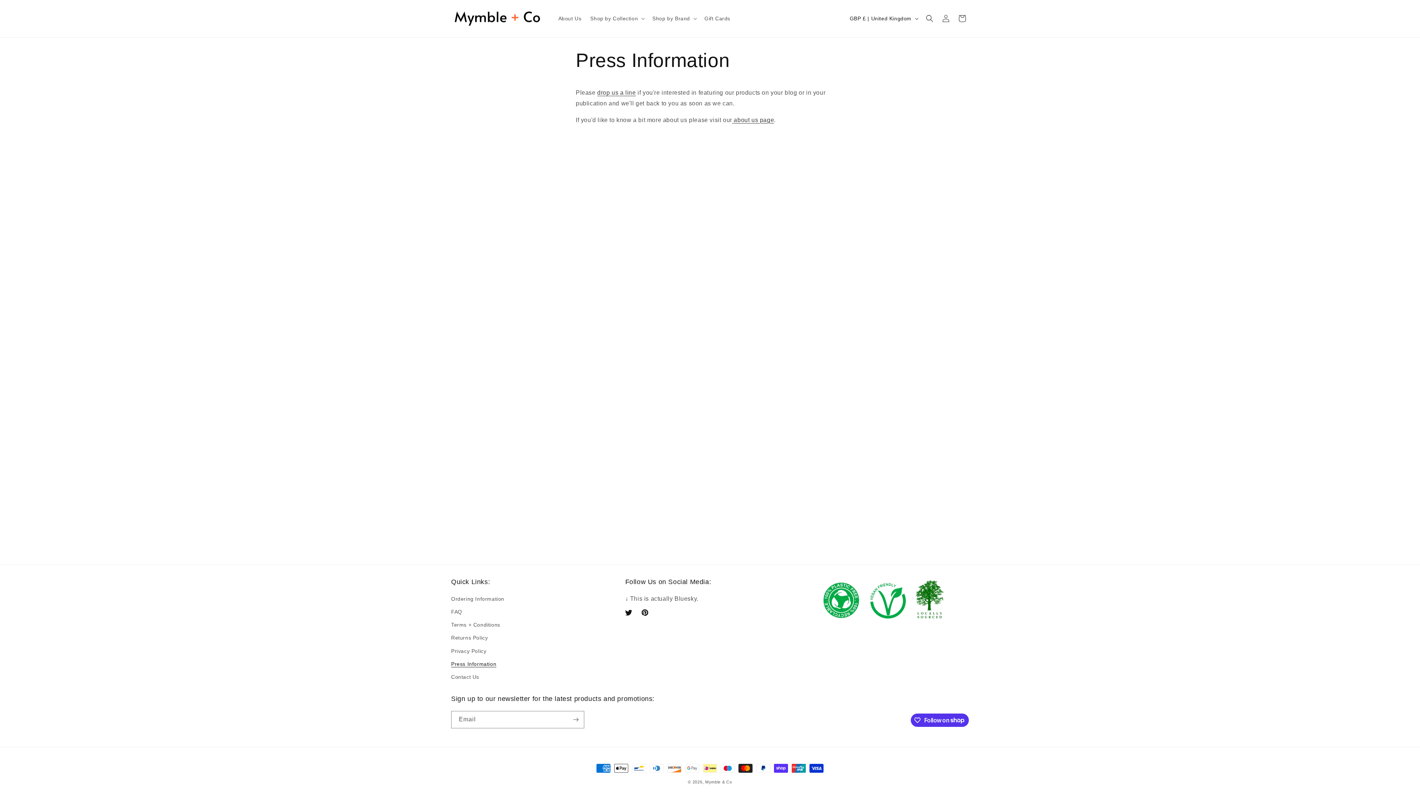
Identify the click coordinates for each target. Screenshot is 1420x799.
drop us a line (616, 93)
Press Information (473, 664)
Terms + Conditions (475, 625)
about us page (754, 120)
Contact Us (465, 677)
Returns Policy (469, 638)
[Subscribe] (576, 719)
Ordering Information (477, 599)
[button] (617, 18)
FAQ (456, 612)
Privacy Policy (468, 651)
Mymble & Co (718, 782)
